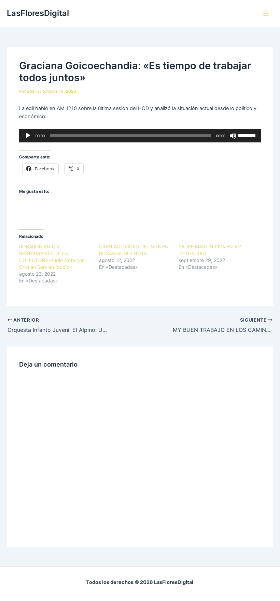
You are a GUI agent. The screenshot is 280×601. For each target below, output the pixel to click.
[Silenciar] (232, 135)
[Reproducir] (28, 135)
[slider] (247, 135)
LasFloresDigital (38, 13)
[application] (140, 135)
